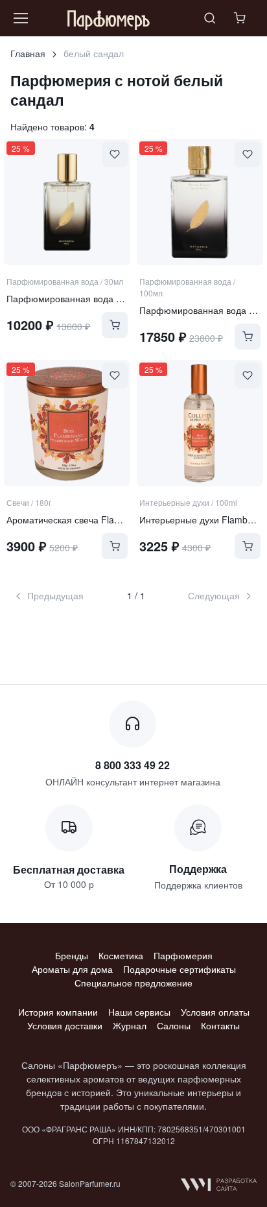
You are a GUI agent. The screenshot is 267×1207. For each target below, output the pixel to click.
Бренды (71, 955)
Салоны (174, 1025)
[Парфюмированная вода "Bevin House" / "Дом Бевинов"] (67, 202)
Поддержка (198, 868)
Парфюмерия (183, 955)
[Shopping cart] (241, 18)
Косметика (121, 955)
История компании (58, 1011)
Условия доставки (64, 1025)
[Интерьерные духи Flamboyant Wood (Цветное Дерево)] (200, 423)
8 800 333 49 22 (132, 765)
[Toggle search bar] (210, 18)
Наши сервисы (139, 1011)
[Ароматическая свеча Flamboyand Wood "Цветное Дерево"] (67, 423)
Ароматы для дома (72, 968)
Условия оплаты (215, 1011)
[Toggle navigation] (20, 18)
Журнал (129, 1025)
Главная (27, 53)
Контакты (220, 1025)
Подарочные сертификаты (179, 968)
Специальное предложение (133, 982)
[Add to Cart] (115, 325)
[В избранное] (115, 154)
